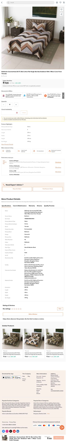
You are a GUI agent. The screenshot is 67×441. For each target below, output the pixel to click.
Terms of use (5, 422)
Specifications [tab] (6, 206)
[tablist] (32, 206)
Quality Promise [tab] (49, 206)
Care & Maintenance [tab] (20, 206)
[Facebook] (3, 432)
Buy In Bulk (44, 384)
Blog (29, 376)
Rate (60, 309)
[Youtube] (14, 432)
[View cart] (64, 3)
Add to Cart (58, 437)
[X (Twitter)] (10, 432)
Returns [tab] (39, 206)
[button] (1, 3)
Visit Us (44, 380)
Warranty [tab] (32, 206)
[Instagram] (7, 432)
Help (23, 376)
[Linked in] (17, 432)
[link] (12, 343)
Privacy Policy (12, 422)
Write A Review (33, 314)
